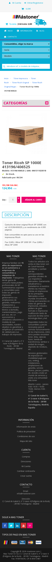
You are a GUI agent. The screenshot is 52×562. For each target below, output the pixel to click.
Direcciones (25, 461)
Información (26, 31)
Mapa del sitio (25, 441)
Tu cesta (13, 24)
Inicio (10, 31)
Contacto (12, 36)
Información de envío (25, 426)
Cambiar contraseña (26, 471)
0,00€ (28, 8)
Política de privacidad (25, 431)
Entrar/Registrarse (35, 3)
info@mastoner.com (26, 493)
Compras (25, 456)
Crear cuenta (26, 476)
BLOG (42, 31)
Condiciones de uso (26, 436)
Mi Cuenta (16, 3)
